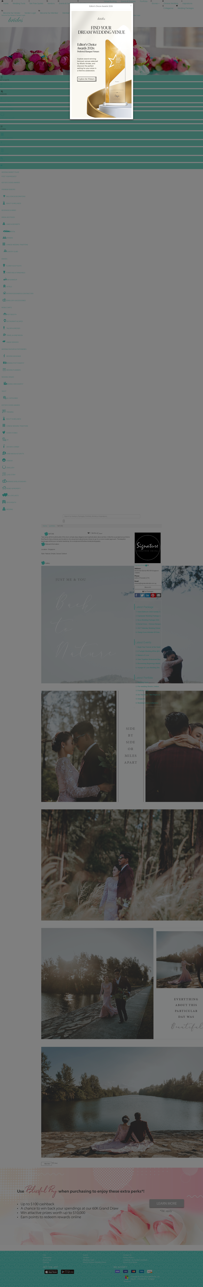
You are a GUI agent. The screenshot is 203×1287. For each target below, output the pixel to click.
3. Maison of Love (142, 655)
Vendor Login (30, 13)
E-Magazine (168, 8)
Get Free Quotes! (109, 15)
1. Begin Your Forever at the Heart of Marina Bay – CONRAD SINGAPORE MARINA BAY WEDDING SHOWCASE (149, 647)
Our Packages (148, 591)
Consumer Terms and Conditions (135, 1260)
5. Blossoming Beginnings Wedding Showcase (149, 663)
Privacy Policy (128, 1258)
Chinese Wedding (171, 3)
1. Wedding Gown (142, 682)
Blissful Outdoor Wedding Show (94, 1262)
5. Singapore (140, 699)
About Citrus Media (130, 1262)
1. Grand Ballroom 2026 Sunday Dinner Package (149, 612)
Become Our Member (49, 13)
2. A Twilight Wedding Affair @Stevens (149, 651)
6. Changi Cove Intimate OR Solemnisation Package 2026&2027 (149, 632)
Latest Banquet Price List (89, 3)
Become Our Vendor (11, 13)
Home (5, 3)
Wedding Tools (19, 3)
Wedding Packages (186, 8)
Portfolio (143, 1)
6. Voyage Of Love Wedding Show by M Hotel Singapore (149, 668)
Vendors (51, 3)
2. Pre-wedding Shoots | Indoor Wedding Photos (149, 686)
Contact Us (127, 1255)
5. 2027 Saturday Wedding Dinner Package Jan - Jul (149, 628)
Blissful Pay (47, 1260)
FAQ (44, 1255)
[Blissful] (51, 1272)
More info (148, 587)
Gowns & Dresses (128, 1)
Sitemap (46, 1262)
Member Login (68, 13)
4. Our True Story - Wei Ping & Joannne (149, 695)
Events (85, 1255)
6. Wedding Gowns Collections (147, 703)
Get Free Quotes (36, 3)
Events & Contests (66, 3)
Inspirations (187, 3)
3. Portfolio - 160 (142, 691)
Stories (155, 3)
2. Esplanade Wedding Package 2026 (149, 616)
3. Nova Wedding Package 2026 (147, 620)
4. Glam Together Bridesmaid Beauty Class (149, 659)
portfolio (52, 526)
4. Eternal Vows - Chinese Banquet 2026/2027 (149, 624)
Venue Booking (110, 1)
